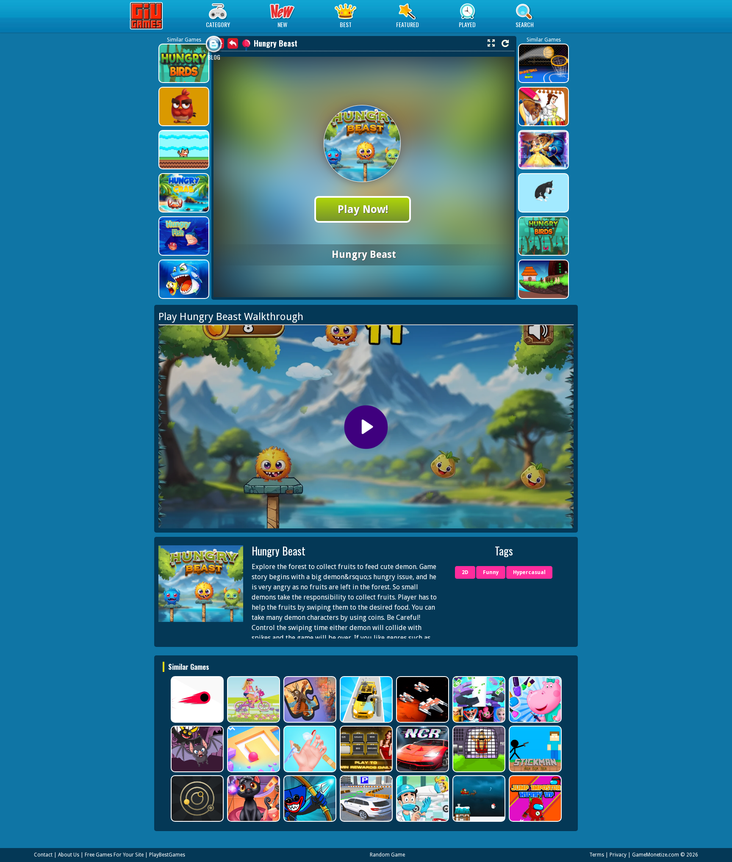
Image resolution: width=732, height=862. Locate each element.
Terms (596, 855)
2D (465, 572)
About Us (68, 855)
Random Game (387, 855)
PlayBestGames (167, 855)
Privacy (618, 855)
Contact (43, 855)
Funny (491, 572)
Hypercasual (529, 572)
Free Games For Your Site (114, 855)
